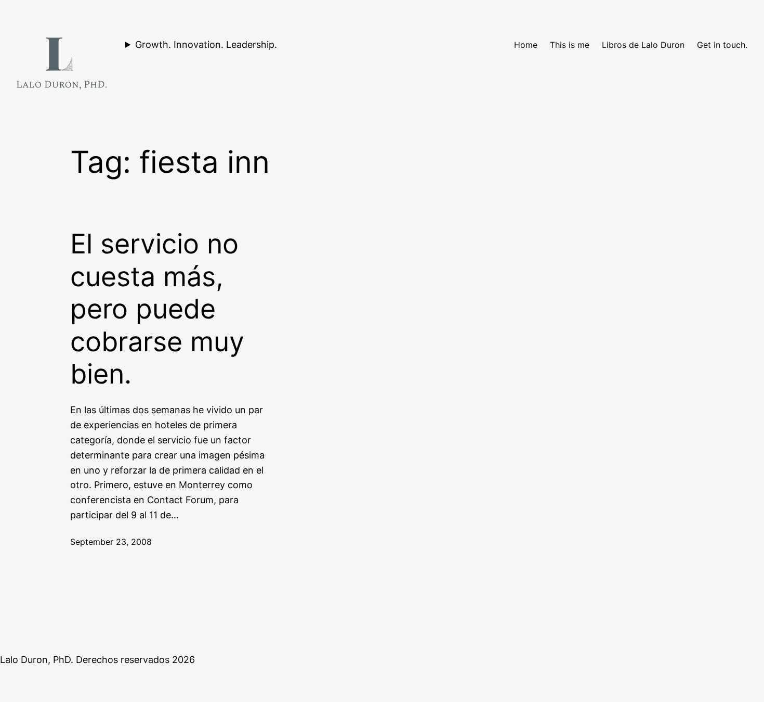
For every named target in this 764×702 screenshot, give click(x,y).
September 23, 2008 (111, 542)
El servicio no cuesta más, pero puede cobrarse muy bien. (157, 309)
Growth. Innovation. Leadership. (206, 44)
